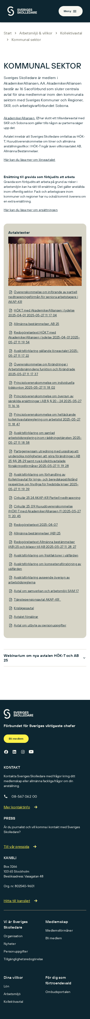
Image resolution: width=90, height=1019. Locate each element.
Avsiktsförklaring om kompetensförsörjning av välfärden (44, 566)
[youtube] (31, 752)
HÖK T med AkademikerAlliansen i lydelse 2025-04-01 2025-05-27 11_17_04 (41, 312)
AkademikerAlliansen (19, 118)
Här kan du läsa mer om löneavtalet (29, 160)
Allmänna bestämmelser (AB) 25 (37, 533)
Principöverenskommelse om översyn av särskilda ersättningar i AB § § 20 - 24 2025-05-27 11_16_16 (44, 401)
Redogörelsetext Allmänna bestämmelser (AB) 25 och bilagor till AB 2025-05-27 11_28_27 (42, 544)
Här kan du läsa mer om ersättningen (31, 210)
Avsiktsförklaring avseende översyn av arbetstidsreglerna (39, 579)
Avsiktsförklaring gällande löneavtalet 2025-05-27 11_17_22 (43, 353)
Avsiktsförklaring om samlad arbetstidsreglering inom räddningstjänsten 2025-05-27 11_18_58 (44, 438)
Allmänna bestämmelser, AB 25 (36, 324)
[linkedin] (14, 752)
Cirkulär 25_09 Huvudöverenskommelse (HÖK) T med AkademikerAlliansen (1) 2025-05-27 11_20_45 (44, 511)
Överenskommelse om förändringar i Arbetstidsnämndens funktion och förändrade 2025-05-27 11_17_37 (41, 369)
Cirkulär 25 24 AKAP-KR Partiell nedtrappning (47, 498)
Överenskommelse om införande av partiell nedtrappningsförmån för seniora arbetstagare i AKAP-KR (43, 297)
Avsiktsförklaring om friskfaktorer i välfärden (46, 555)
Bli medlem (16, 738)
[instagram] (23, 752)
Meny (67, 11)
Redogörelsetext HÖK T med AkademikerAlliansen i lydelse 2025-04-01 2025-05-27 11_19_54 (44, 337)
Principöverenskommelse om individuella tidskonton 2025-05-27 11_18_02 (41, 385)
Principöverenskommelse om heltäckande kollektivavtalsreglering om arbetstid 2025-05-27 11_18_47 (44, 419)
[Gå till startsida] (18, 713)
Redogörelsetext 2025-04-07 (36, 525)
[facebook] (6, 752)
